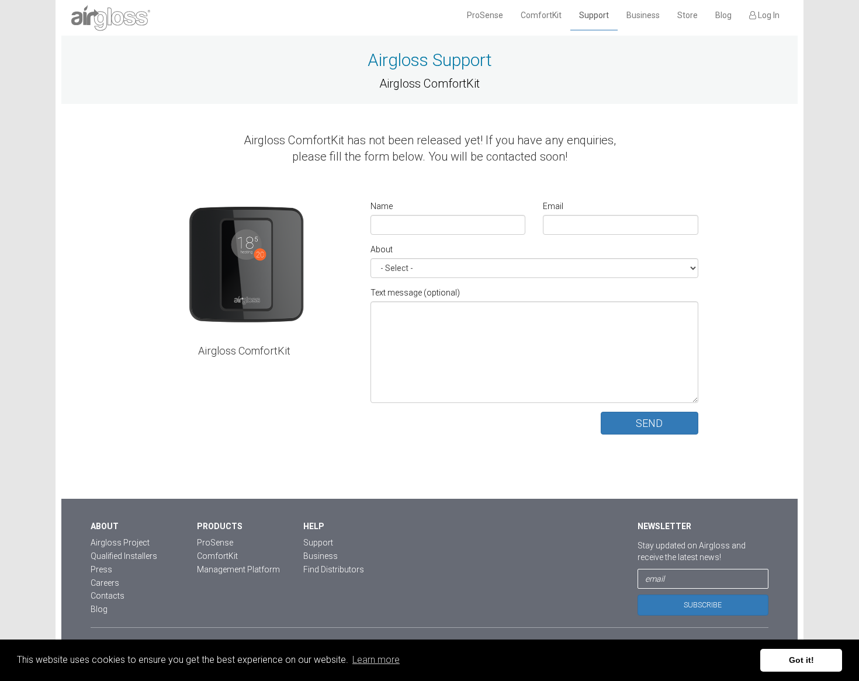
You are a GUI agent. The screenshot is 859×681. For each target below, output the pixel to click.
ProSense (485, 15)
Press (101, 569)
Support (594, 15)
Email (553, 206)
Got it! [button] (801, 660)
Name (381, 206)
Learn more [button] (376, 659)
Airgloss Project (120, 542)
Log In (768, 15)
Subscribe (703, 604)
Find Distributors (333, 569)
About (381, 249)
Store (687, 15)
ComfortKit (541, 15)
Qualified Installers (124, 556)
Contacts (107, 595)
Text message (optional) (415, 292)
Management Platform (238, 569)
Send (649, 423)
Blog (723, 15)
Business (643, 15)
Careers (105, 583)
